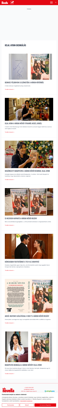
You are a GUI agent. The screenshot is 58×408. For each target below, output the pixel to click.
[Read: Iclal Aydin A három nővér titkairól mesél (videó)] (29, 109)
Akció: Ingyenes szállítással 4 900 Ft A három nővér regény (27, 316)
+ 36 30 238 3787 (29, 387)
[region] (29, 400)
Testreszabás (10, 405)
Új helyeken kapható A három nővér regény (21, 218)
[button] (55, 2)
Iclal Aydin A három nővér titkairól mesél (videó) (23, 123)
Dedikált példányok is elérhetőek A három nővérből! (24, 82)
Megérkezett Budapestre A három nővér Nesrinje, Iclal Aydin (27, 171)
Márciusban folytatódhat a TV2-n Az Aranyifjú (22, 261)
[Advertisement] (29, 22)
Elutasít (27, 405)
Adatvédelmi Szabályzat (26, 401)
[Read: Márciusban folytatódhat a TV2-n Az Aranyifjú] (29, 246)
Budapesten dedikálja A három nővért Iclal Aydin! (23, 365)
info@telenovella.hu (29, 389)
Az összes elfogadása (45, 405)
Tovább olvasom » (9, 89)
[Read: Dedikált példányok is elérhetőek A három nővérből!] (29, 66)
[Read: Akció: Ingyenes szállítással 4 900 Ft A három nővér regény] (29, 296)
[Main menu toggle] (51, 2)
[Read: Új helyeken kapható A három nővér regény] (29, 201)
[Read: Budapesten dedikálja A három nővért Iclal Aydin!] (29, 346)
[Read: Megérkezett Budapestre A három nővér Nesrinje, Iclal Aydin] (29, 154)
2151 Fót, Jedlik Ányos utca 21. (29, 391)
